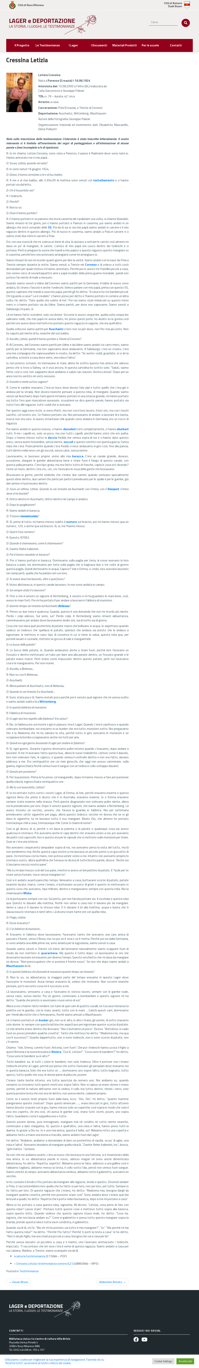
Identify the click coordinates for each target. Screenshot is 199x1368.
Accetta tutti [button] (185, 1361)
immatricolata (29, 516)
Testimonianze (29, 1271)
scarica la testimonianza (29, 1256)
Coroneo (91, 264)
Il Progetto (22, 45)
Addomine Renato (110, 1282)
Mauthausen (15, 965)
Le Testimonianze (48, 45)
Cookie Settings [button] (163, 1361)
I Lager (73, 45)
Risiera (56, 1051)
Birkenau (63, 606)
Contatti (176, 45)
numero (71, 521)
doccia (52, 437)
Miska (27, 893)
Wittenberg (47, 701)
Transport (113, 489)
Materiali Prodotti (124, 45)
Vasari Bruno (20, 1282)
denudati (69, 429)
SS (49, 227)
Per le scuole (150, 45)
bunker (44, 1020)
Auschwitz (56, 329)
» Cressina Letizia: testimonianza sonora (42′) (43, 1263)
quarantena (49, 953)
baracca (77, 456)
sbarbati (123, 429)
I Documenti (99, 45)
